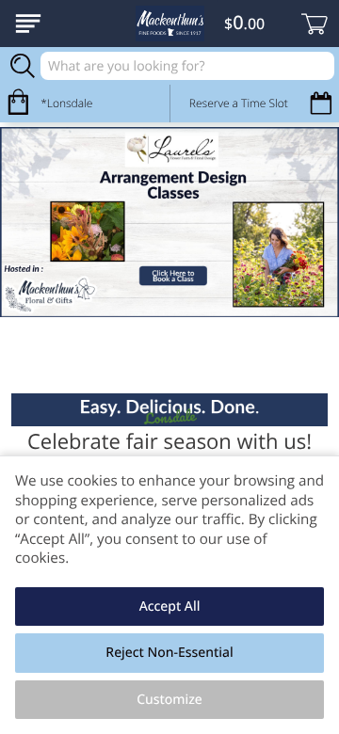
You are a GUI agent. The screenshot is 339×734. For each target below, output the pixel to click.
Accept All (170, 606)
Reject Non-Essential (169, 653)
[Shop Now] (28, 23)
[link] (169, 222)
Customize (169, 700)
